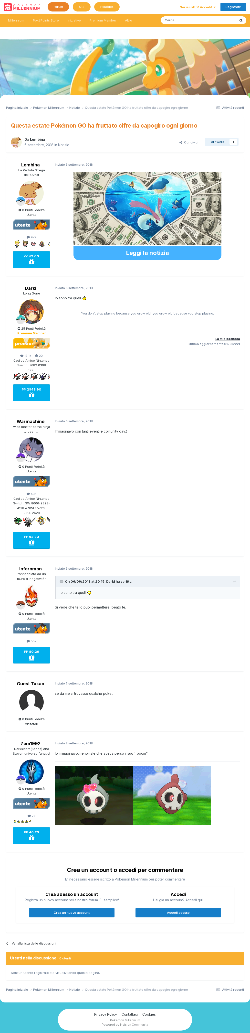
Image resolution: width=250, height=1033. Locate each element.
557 (33, 641)
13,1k (27, 356)
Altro (128, 20)
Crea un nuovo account (72, 912)
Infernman (30, 568)
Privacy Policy (105, 1014)
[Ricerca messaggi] (241, 20)
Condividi (190, 142)
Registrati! (233, 7)
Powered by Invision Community (125, 1024)
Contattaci (130, 1014)
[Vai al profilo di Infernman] (31, 597)
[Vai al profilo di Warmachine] (31, 449)
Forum (58, 7)
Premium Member (103, 20)
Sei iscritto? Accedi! (197, 7)
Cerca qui (222, 20)
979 (33, 237)
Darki (30, 288)
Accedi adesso (178, 912)
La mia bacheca (227, 339)
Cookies (149, 1014)
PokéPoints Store (46, 20)
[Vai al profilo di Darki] (31, 311)
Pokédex (107, 7)
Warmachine (30, 421)
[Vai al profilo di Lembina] (16, 142)
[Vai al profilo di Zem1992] (31, 772)
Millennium (16, 20)
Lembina (37, 139)
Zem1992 (31, 743)
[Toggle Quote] (62, 581)
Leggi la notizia (147, 252)
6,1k (33, 494)
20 (40, 356)
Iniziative (74, 20)
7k (33, 816)
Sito (81, 7)
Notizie (63, 145)
